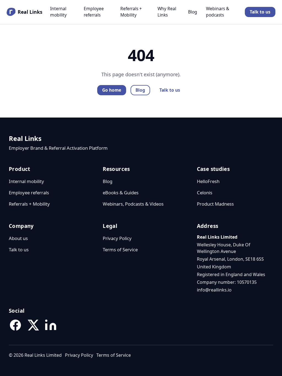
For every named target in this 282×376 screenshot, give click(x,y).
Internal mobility (58, 12)
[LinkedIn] (50, 325)
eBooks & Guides (121, 192)
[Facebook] (15, 325)
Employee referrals (94, 12)
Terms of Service (120, 249)
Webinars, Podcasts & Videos (133, 204)
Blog (192, 12)
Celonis (204, 192)
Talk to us (260, 12)
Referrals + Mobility (131, 12)
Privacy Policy (117, 238)
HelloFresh (208, 181)
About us (18, 238)
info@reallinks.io (214, 290)
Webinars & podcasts (217, 12)
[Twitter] (33, 325)
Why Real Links (167, 12)
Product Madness (215, 204)
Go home (111, 90)
